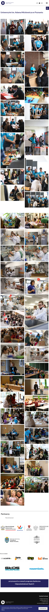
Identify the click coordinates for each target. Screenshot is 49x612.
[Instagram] (41, 3)
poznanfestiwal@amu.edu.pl (42, 603)
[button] (46, 3)
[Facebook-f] (37, 3)
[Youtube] (39, 3)
